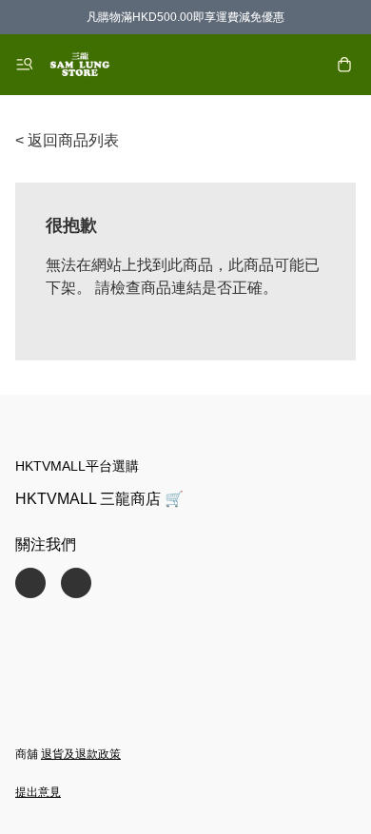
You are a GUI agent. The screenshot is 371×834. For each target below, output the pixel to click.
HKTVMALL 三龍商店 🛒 (99, 499)
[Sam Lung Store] (79, 64)
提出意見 (38, 792)
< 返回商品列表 (67, 140)
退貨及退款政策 (81, 754)
